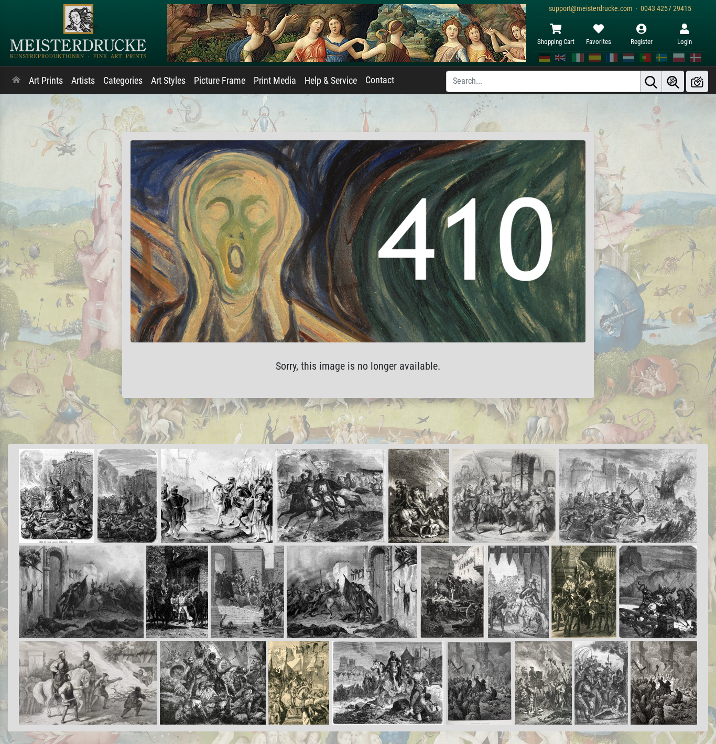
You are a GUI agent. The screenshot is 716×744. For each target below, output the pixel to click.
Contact (379, 80)
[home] (16, 81)
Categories (123, 80)
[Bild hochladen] (697, 81)
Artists (83, 80)
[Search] (651, 81)
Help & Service (331, 80)
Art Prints (46, 80)
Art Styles (168, 80)
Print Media (275, 80)
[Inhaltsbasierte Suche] (673, 81)
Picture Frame (219, 80)
